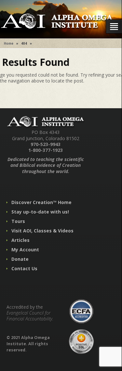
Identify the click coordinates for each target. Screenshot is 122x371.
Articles (20, 240)
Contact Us (24, 268)
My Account (25, 249)
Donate (20, 259)
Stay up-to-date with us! (40, 212)
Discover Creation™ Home (41, 202)
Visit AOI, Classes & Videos (42, 231)
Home (8, 43)
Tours (18, 221)
